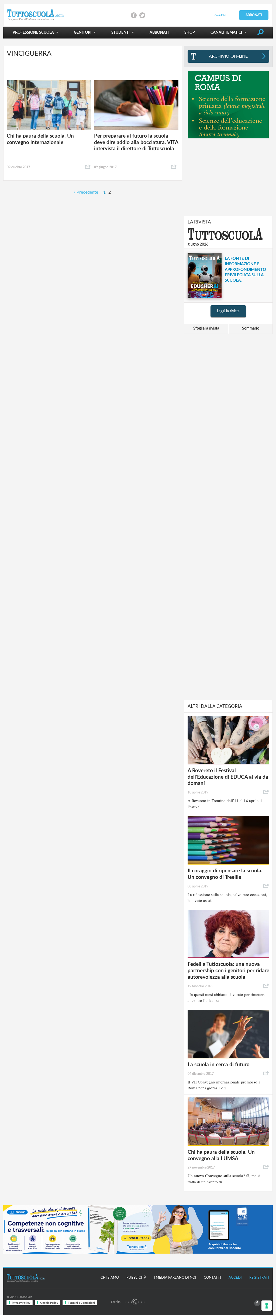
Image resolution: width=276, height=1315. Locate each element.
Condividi (88, 167)
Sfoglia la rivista (206, 328)
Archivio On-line (228, 56)
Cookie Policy (49, 1302)
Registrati (259, 1277)
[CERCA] (260, 33)
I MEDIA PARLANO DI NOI (175, 1277)
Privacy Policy (21, 1302)
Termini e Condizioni (81, 1302)
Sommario (250, 328)
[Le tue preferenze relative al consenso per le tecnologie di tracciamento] (266, 1305)
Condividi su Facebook (134, 15)
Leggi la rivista (228, 311)
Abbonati (254, 15)
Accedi (220, 14)
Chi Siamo (110, 1277)
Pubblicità (136, 1277)
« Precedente (86, 192)
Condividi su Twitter (142, 15)
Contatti (212, 1277)
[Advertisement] (228, 177)
